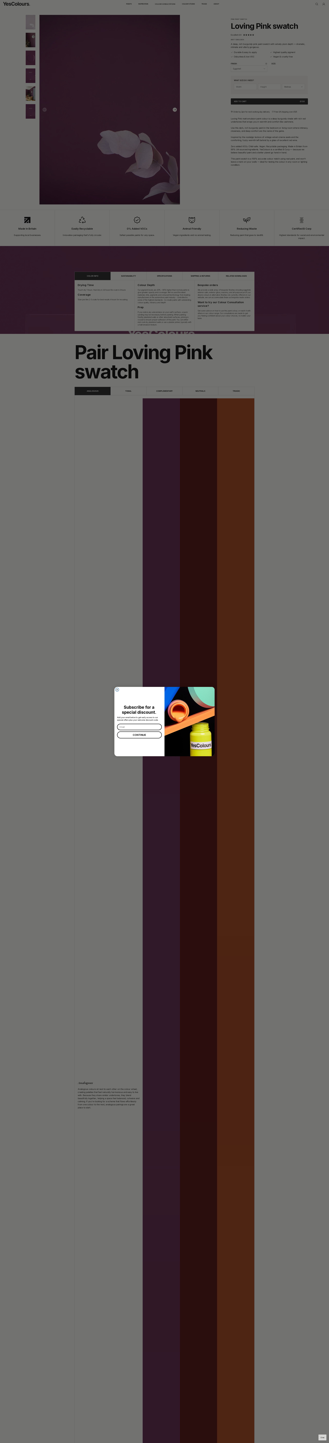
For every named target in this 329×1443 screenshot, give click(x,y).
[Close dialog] (117, 689)
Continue (139, 734)
